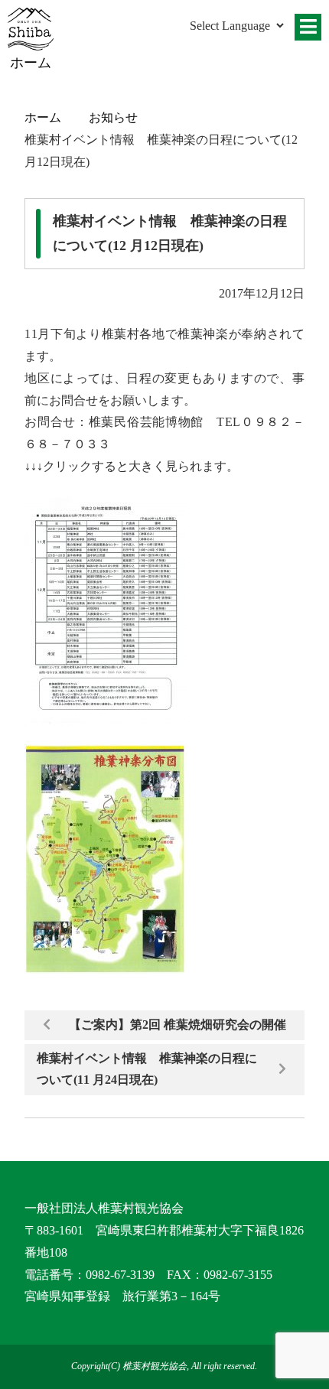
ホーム (42, 117)
